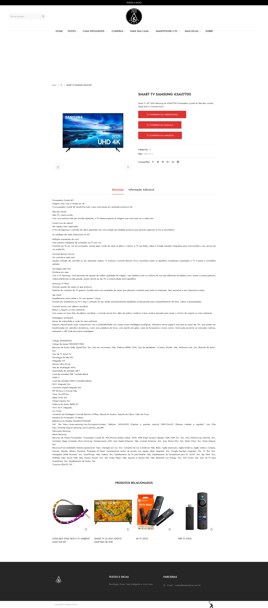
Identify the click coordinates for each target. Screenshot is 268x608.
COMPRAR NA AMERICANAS (164, 114)
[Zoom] (58, 167)
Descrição (118, 189)
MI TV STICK (142, 538)
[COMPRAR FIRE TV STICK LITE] (211, 529)
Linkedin (173, 161)
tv (152, 153)
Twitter (158, 161)
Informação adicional (141, 189)
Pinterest (163, 161)
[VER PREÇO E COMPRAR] (86, 529)
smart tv (146, 153)
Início (54, 85)
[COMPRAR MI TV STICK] (169, 529)
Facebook (153, 161)
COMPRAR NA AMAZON (162, 135)
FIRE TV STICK (185, 538)
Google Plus (168, 161)
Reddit (178, 161)
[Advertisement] (134, 55)
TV (61, 85)
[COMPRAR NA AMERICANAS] (128, 529)
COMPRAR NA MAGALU (161, 125)
